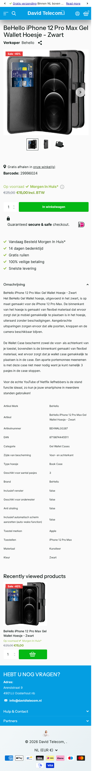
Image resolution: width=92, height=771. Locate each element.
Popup (62, 186)
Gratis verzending (25, 3)
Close (46, 711)
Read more (73, 3)
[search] (14, 13)
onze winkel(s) (44, 167)
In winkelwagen (53, 207)
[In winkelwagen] (33, 654)
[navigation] (4, 3)
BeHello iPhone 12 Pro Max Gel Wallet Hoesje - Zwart (24, 633)
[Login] (77, 13)
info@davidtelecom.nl (25, 700)
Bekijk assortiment (5, 13)
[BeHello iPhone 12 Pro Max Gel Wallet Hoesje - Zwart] (25, 604)
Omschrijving (14, 284)
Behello (28, 42)
